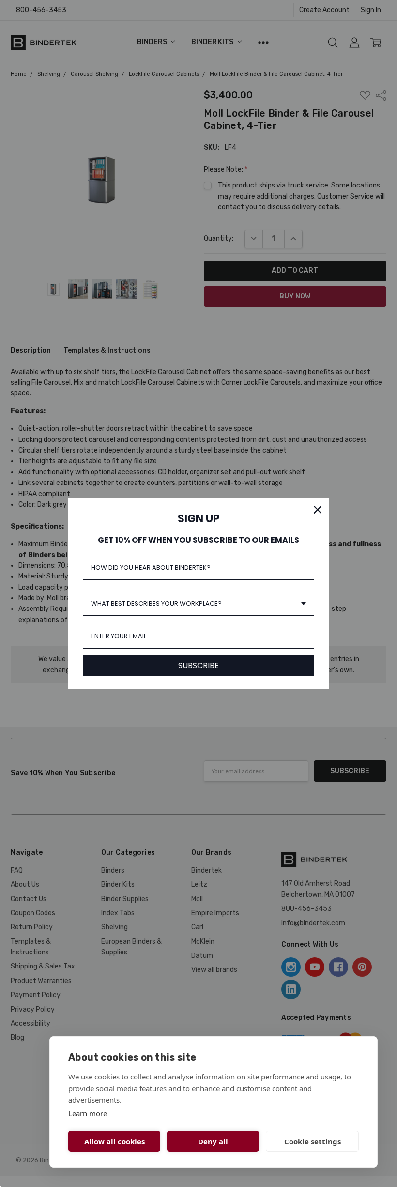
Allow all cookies (114, 1141)
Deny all (213, 1141)
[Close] (317, 509)
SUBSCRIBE (198, 665)
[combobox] (198, 604)
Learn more (87, 1113)
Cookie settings (312, 1141)
